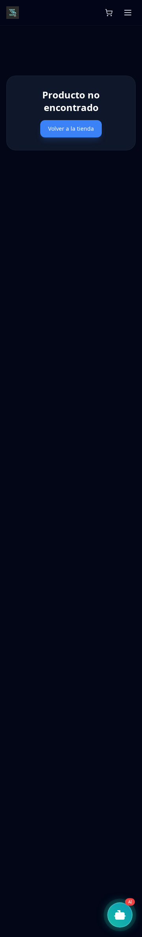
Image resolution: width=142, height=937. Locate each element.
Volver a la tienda (71, 128)
